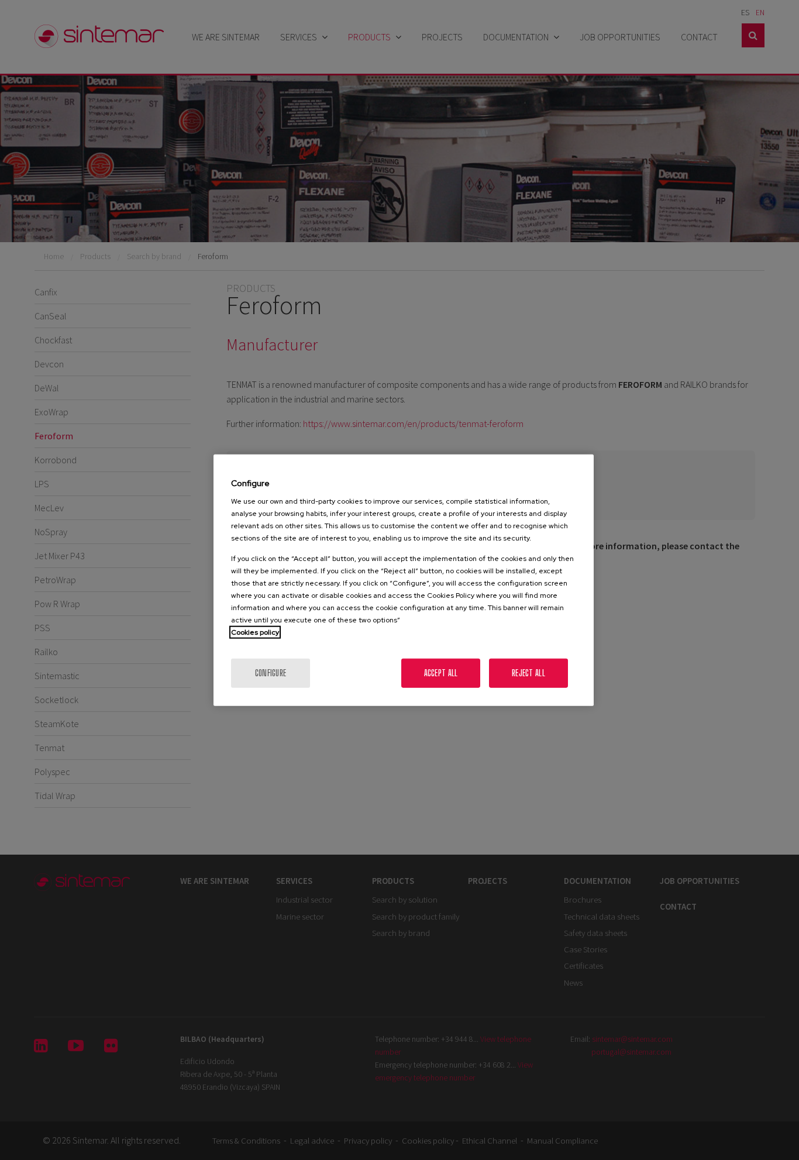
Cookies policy (255, 632)
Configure (271, 673)
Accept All (441, 673)
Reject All (528, 673)
